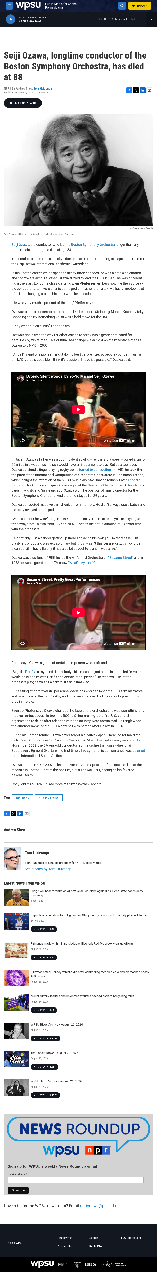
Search (93, 1238)
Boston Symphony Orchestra (93, 245)
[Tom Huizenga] (12, 858)
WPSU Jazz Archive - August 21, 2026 (56, 1081)
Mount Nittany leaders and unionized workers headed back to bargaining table (82, 996)
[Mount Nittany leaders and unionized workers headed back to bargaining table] (16, 1002)
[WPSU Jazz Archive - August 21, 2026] (16, 1087)
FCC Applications (131, 1238)
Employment (65, 1238)
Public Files (96, 1246)
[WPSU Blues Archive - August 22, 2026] (16, 1031)
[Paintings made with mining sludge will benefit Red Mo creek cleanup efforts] (16, 950)
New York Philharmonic (105, 485)
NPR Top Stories (49, 797)
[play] (10, 19)
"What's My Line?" (81, 563)
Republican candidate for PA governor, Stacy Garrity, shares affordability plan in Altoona (89, 915)
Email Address (17, 1174)
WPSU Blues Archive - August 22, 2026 (57, 1024)
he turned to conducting (92, 470)
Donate (141, 6)
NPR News (22, 797)
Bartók (30, 672)
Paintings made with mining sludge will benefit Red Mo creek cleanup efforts (82, 943)
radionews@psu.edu (98, 1205)
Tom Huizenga (43, 88)
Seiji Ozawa (20, 245)
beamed (138, 751)
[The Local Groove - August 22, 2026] (16, 1059)
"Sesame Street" (120, 558)
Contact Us (64, 1246)
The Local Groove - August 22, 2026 (54, 1053)
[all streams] (151, 19)
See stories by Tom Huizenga (48, 869)
